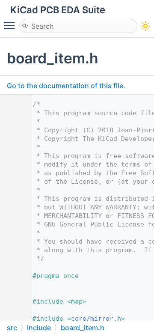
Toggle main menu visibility (11, 25)
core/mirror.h (96, 318)
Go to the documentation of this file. (66, 85)
